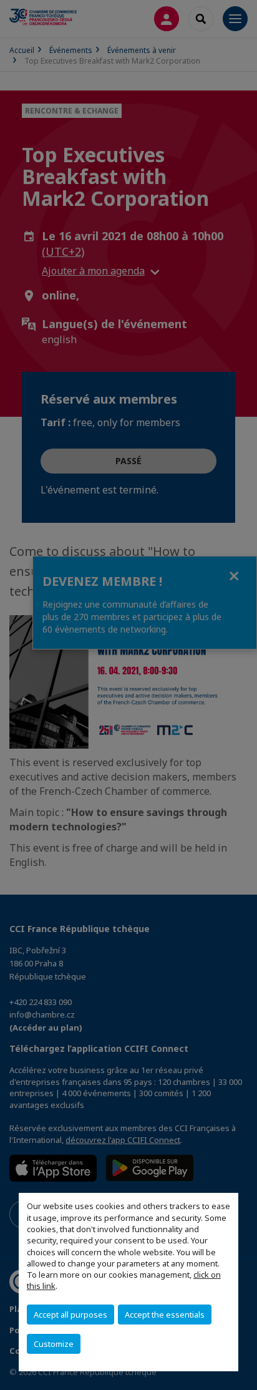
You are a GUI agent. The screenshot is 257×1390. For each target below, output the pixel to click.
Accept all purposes (70, 1314)
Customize (54, 1343)
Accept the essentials (165, 1314)
